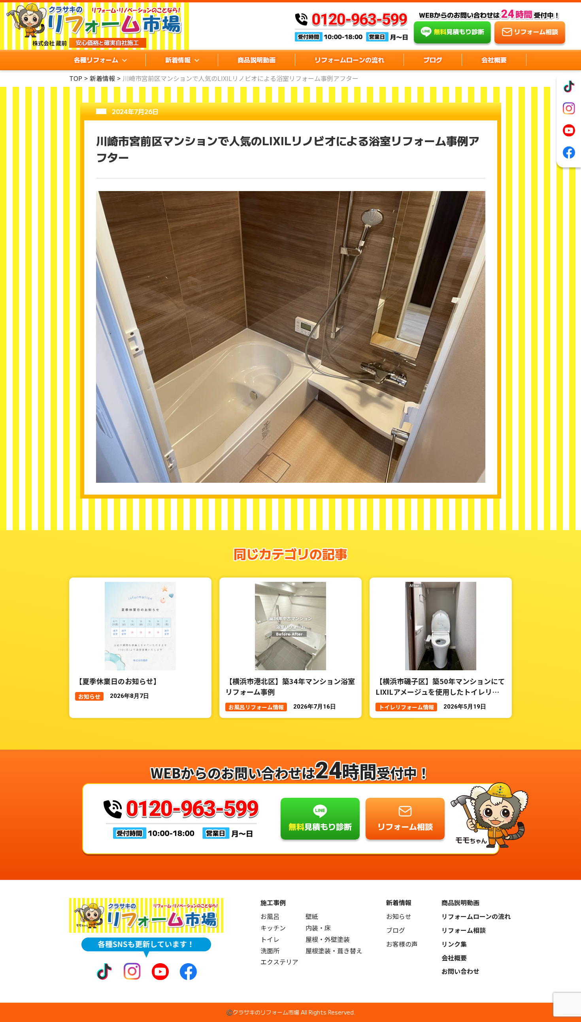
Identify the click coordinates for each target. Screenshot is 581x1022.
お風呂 (269, 916)
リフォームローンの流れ (349, 59)
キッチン (273, 927)
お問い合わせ (460, 971)
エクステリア (279, 961)
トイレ (269, 939)
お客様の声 (402, 944)
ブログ (432, 59)
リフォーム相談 (463, 930)
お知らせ (398, 916)
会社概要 (494, 59)
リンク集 (454, 944)
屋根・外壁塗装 (328, 939)
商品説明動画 (256, 59)
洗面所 (269, 950)
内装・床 (318, 927)
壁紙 (312, 916)
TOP (75, 78)
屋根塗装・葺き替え (334, 950)
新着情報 (102, 78)
